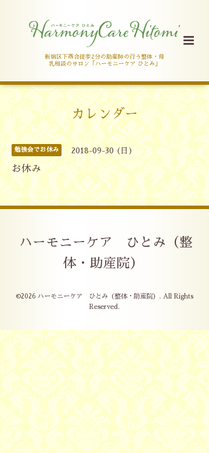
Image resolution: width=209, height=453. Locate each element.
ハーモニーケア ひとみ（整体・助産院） (106, 253)
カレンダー (104, 114)
